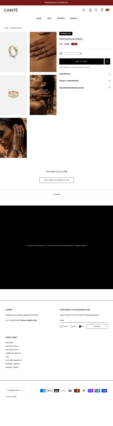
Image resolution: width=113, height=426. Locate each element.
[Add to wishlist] (107, 61)
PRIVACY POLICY (12, 346)
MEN (49, 18)
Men (74, 326)
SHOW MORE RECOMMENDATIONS (56, 180)
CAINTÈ (13, 397)
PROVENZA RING (16, 28)
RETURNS (9, 343)
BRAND (73, 18)
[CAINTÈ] (11, 10)
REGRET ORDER (12, 367)
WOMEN (61, 18)
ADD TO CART (81, 61)
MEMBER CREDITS (13, 364)
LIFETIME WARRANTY (14, 360)
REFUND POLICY (12, 350)
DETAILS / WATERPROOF (69, 81)
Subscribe (97, 326)
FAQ (7, 357)
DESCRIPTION (64, 74)
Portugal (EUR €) (13, 390)
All (83, 326)
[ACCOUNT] (90, 10)
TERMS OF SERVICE (13, 353)
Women (65, 326)
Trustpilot (56, 194)
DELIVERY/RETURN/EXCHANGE (71, 88)
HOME (39, 18)
